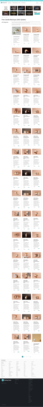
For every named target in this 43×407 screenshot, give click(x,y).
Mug (20, 0)
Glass (38, 166)
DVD (1, 368)
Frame (29, 391)
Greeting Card (2, 370)
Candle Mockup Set (16, 31)
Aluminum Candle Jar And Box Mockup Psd (36, 51)
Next (30, 356)
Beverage (10, 364)
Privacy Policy (16, 383)
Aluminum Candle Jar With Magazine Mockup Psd (16, 91)
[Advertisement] (6, 34)
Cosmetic (12, 0)
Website (29, 402)
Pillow (1, 374)
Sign (28, 0)
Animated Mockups (30, 382)
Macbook (29, 397)
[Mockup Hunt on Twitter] (2, 383)
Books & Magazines (30, 384)
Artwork (9, 363)
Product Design (10, 375)
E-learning (10, 368)
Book (10, 0)
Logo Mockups (30, 396)
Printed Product (32, 374)
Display (17, 367)
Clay (9, 366)
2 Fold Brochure (10, 361)
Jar (31, 371)
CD (1, 366)
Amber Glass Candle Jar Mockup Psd (26, 91)
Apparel (32, 362)
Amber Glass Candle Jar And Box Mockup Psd (36, 111)
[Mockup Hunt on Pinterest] (3, 0)
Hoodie (9, 370)
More (19, 2)
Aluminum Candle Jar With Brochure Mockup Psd (36, 70)
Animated (17, 362)
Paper (22, 0)
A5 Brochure (25, 361)
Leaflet (24, 372)
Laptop (17, 0)
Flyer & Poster (30, 390)
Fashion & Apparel (30, 389)
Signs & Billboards (30, 401)
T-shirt (30, 0)
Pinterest (10, 374)
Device (15, 0)
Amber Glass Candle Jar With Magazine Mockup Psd (16, 152)
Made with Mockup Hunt (15, 2)
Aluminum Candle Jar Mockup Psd (26, 30)
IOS (16, 371)
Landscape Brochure (11, 372)
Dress (24, 367)
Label (1, 372)
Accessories (32, 361)
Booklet (32, 364)
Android (9, 362)
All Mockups (6, 0)
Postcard (17, 374)
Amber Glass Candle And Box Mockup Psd (36, 173)
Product (26, 0)
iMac (31, 370)
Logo (31, 372)
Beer (1, 364)
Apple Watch (2, 363)
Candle (18, 44)
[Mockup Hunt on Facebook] (3, 383)
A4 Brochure (17, 361)
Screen (24, 375)
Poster (24, 0)
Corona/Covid (17, 366)
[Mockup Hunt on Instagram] (4, 0)
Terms (15, 382)
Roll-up (17, 375)
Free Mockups (9, 2)
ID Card (24, 370)
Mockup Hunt (4, 404)
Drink (31, 367)
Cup (31, 366)
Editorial (17, 368)
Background (17, 363)
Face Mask (32, 368)
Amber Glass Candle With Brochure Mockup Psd (36, 255)
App (24, 362)
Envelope (25, 368)
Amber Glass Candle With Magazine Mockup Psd (16, 214)
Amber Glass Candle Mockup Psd (36, 152)
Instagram (2, 371)
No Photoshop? (24, 2)
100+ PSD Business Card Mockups (3, 361)
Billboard (17, 364)
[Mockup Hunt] (4, 2)
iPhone (24, 371)
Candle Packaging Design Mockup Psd (36, 338)
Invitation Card (10, 371)
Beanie (32, 363)
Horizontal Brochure (18, 370)
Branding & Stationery (31, 385)
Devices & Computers (11, 367)
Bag (8, 0)
